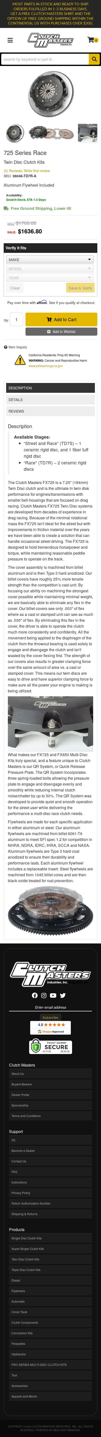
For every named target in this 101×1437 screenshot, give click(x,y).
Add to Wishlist (64, 331)
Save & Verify (80, 288)
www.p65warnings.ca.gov (46, 366)
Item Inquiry (18, 346)
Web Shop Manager (66, 1430)
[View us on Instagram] (43, 996)
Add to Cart (65, 319)
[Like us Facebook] (35, 996)
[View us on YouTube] (53, 996)
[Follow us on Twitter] (63, 996)
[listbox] (49, 259)
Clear (15, 288)
